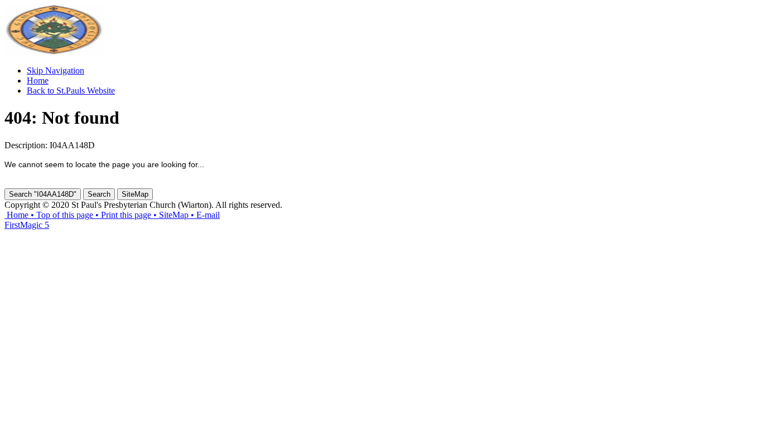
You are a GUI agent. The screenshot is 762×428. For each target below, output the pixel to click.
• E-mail (204, 215)
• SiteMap (170, 215)
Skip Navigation (55, 70)
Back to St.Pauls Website (71, 90)
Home (38, 80)
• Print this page (122, 215)
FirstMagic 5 (26, 225)
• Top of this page (60, 215)
